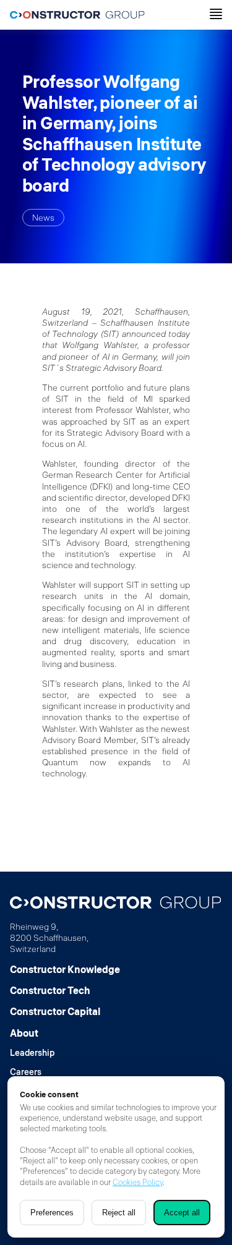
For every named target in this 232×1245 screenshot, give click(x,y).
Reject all (118, 1212)
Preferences (52, 1212)
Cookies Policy (138, 1182)
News (43, 217)
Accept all (182, 1212)
